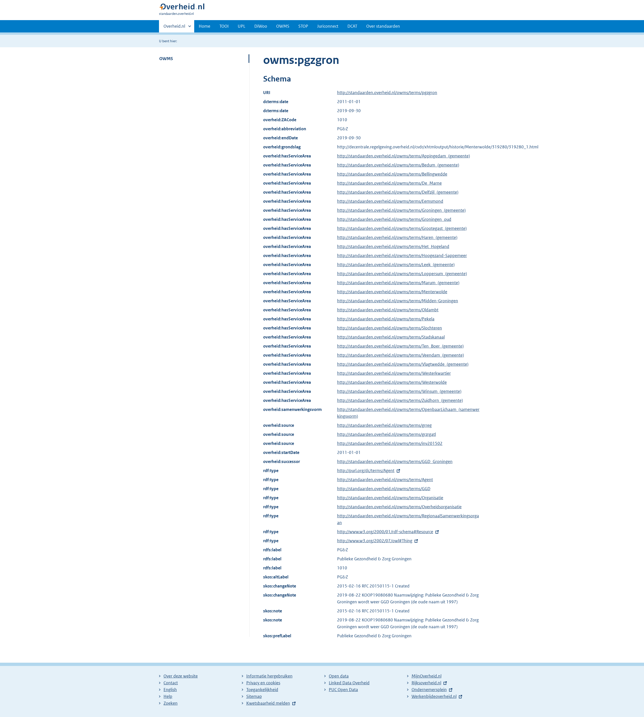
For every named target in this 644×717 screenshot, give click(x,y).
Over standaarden (383, 26)
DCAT (352, 26)
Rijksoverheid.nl (426, 683)
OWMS (282, 26)
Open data (339, 676)
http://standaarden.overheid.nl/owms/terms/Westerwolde (392, 382)
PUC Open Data (343, 689)
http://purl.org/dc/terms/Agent (365, 470)
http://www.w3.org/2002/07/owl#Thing (374, 540)
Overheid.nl (174, 27)
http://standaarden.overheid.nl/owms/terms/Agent (385, 479)
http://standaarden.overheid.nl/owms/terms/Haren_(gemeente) (397, 237)
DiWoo (260, 26)
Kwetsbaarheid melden (268, 703)
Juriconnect (327, 26)
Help (168, 696)
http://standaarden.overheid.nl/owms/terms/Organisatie (390, 497)
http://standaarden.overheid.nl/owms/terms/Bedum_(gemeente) (398, 165)
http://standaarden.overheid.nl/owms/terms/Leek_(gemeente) (396, 264)
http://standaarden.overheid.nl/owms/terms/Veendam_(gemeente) (400, 355)
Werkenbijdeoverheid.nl (434, 696)
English (170, 689)
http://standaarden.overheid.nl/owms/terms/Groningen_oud (394, 219)
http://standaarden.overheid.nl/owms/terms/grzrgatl (386, 434)
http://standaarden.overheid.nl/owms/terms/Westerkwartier (394, 373)
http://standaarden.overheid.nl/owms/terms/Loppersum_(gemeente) (402, 273)
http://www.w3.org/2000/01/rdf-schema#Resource (385, 531)
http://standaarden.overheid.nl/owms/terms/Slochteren (389, 328)
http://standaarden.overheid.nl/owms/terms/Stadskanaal (391, 337)
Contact (171, 683)
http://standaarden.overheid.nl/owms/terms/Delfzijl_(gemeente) (397, 192)
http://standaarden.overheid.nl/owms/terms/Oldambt (387, 310)
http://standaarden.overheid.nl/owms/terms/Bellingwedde (392, 174)
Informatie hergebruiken (269, 676)
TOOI (224, 26)
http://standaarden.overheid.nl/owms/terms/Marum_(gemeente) (398, 282)
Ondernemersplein (429, 689)
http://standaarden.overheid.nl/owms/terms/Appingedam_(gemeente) (403, 156)
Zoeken (171, 703)
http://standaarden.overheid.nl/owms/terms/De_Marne (389, 183)
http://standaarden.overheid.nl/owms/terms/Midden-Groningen (397, 301)
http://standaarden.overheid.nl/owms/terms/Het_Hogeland (393, 246)
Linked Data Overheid (349, 683)
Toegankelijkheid (262, 689)
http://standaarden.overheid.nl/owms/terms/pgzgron (387, 92)
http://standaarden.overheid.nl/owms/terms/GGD (383, 488)
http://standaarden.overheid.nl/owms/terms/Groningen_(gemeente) (401, 210)
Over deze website (181, 676)
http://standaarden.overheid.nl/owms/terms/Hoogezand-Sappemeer (402, 255)
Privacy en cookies (263, 683)
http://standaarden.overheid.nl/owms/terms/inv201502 (389, 443)
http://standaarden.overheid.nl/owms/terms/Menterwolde (392, 291)
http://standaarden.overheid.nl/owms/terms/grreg (384, 425)
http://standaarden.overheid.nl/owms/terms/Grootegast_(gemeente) (402, 228)
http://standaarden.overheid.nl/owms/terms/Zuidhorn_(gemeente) (400, 400)
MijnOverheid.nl (426, 676)
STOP (303, 26)
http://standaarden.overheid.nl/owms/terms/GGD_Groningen (395, 461)
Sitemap (254, 696)
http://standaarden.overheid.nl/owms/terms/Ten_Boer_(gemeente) (400, 346)
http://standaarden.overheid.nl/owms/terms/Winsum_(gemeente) (399, 391)
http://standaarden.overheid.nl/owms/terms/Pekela (385, 319)
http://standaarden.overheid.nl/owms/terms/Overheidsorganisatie (399, 507)
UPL (241, 26)
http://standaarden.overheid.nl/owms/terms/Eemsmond (390, 201)
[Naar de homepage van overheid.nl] (181, 8)
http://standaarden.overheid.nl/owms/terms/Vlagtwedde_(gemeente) (402, 364)
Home (204, 26)
